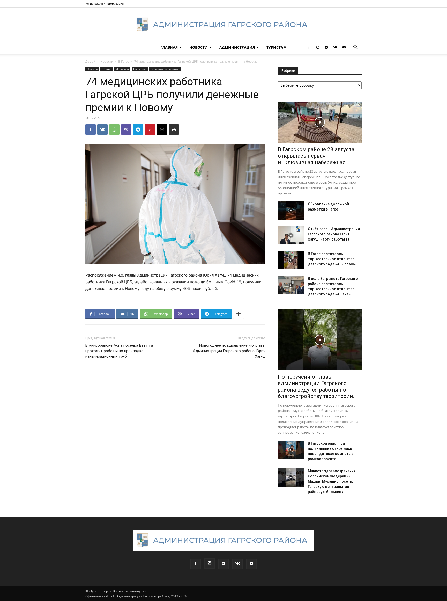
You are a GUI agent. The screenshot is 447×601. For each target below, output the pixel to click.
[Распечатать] (174, 129)
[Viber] (126, 129)
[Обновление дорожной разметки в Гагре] (291, 210)
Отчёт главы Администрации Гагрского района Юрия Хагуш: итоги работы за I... (334, 234)
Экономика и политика (165, 69)
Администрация (237, 47)
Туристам (276, 47)
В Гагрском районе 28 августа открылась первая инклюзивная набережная (316, 155)
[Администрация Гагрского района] (223, 25)
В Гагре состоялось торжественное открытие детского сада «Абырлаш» (332, 259)
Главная (169, 47)
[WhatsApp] (114, 129)
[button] (355, 47)
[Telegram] (326, 47)
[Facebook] (309, 47)
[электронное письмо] (162, 129)
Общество (139, 69)
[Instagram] (318, 47)
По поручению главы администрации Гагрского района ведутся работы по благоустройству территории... (317, 386)
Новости (198, 47)
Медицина (122, 69)
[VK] (102, 129)
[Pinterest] (150, 129)
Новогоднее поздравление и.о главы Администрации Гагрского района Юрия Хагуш (229, 351)
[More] (238, 314)
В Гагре (123, 61)
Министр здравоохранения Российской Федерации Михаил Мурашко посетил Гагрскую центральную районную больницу (332, 481)
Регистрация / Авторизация (104, 3)
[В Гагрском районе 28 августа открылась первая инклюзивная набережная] (320, 122)
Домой (90, 61)
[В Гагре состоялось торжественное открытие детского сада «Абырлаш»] (291, 260)
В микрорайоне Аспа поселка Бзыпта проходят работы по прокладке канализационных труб (119, 351)
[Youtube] (344, 47)
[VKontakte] (335, 47)
